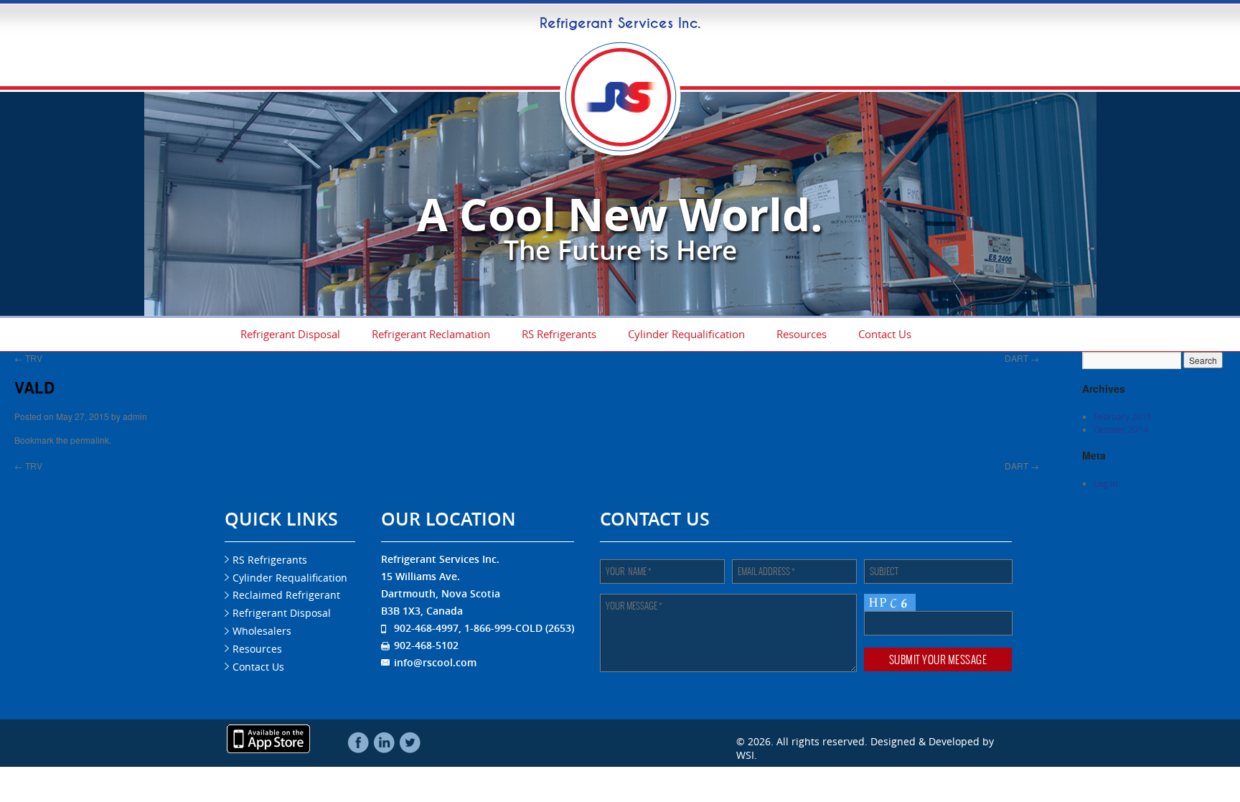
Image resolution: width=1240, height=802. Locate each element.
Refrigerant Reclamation (431, 334)
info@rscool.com (435, 662)
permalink (89, 440)
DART (1022, 358)
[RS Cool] (620, 153)
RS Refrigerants (559, 334)
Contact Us (884, 334)
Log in (1105, 483)
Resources (801, 334)
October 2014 (1121, 429)
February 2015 (1123, 416)
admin (135, 416)
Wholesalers (261, 631)
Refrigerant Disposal (290, 334)
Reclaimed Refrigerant (286, 595)
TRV (28, 358)
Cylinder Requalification (686, 334)
